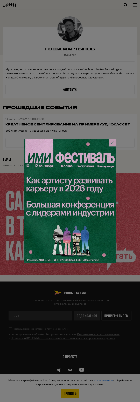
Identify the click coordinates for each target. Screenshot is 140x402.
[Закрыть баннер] (112, 142)
